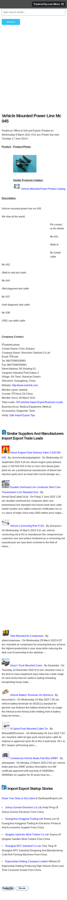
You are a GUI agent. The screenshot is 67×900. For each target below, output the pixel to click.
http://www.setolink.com (25, 385)
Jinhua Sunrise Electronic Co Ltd (23, 807)
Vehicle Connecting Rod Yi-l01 (27, 526)
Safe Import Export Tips (22, 415)
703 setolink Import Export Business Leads (39, 402)
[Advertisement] (33, 74)
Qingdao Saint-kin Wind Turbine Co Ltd (26, 834)
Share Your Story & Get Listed (18, 798)
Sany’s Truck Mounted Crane (26, 665)
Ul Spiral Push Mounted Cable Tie (29, 728)
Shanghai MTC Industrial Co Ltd (23, 846)
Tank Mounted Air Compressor (26, 636)
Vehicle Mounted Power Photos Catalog (43, 189)
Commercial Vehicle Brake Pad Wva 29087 (34, 758)
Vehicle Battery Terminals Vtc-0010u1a (31, 695)
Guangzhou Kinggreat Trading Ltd (24, 819)
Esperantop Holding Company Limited (26, 861)
